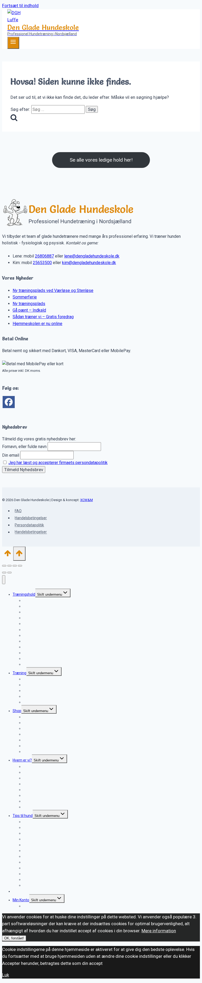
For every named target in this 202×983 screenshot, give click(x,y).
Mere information (159, 930)
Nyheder (20, 891)
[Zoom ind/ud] (4, 566)
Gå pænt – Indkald (29, 310)
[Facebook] (9, 402)
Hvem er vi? (22, 760)
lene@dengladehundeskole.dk (91, 256)
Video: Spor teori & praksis (44, 751)
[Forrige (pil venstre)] (4, 572)
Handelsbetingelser (31, 518)
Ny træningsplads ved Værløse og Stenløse (53, 290)
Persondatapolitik (29, 525)
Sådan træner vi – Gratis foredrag (43, 316)
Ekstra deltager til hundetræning (49, 664)
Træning (19, 673)
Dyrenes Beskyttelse (40, 807)
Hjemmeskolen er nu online (37, 323)
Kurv (27, 906)
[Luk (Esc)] (20, 566)
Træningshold (24, 594)
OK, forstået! (14, 938)
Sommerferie (25, 297)
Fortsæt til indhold (20, 5)
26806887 (44, 256)
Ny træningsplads (29, 303)
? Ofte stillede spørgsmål (43, 702)
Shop (17, 711)
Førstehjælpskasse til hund (45, 885)
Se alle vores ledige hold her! (101, 160)
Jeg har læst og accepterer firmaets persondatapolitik (58, 462)
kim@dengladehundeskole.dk (89, 262)
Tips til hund (23, 816)
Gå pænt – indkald (38, 623)
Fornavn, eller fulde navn (24, 446)
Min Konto (21, 900)
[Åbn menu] (13, 43)
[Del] (15, 566)
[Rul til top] (7, 554)
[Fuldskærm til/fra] (9, 566)
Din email (10, 455)
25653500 (42, 262)
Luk (5, 974)
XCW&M (86, 500)
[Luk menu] (3, 579)
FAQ (18, 511)
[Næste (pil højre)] (9, 572)
